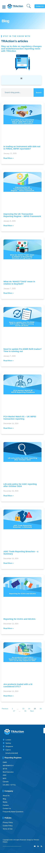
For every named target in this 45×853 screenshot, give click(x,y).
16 (41, 708)
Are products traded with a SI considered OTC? (17, 685)
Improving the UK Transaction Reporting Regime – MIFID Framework (22, 215)
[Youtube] (35, 846)
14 (29, 708)
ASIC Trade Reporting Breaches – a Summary (20, 552)
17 (14, 711)
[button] (4, 7)
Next (32, 711)
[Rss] (41, 846)
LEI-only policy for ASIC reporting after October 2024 (20, 485)
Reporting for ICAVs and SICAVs (19, 619)
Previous (5, 708)
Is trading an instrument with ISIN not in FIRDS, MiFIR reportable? (21, 147)
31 (25, 711)
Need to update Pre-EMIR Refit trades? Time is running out (22, 350)
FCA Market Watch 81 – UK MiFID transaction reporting (19, 417)
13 (23, 708)
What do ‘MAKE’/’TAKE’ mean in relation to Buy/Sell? (19, 282)
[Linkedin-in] (38, 846)
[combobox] (17, 92)
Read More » (8, 158)
